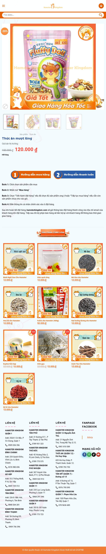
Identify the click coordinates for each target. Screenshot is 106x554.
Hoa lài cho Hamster (11, 321)
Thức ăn (32, 134)
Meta (90, 437)
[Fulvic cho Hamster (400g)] (53, 302)
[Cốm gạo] (53, 345)
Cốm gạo (40, 364)
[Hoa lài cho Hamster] (19, 302)
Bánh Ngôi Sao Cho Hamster (14, 277)
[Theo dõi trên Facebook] (84, 454)
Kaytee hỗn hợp (9, 364)
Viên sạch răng (43, 277)
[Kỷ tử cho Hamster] (19, 388)
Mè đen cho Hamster (79, 277)
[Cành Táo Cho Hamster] (87, 345)
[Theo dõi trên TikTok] (94, 454)
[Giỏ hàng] (101, 5)
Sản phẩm (24, 134)
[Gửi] (100, 15)
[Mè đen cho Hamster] (87, 259)
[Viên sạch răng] (53, 259)
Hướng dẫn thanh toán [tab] (79, 174)
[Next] (98, 66)
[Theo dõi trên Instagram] (89, 454)
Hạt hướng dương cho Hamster (84, 321)
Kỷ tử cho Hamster (10, 407)
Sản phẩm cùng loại (53, 233)
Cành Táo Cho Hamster (80, 364)
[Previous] (7, 66)
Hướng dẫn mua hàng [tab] (35, 174)
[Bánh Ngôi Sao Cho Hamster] (19, 259)
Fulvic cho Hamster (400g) (48, 321)
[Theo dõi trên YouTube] (98, 454)
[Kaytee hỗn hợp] (19, 345)
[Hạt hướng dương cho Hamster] (87, 302)
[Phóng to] (5, 106)
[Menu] (3, 6)
